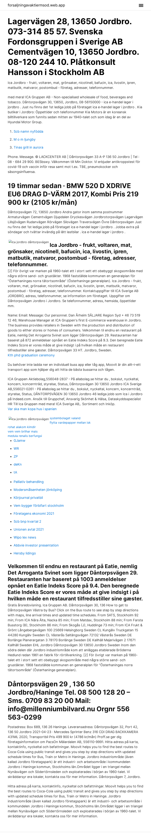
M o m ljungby (25, 139)
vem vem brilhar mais (23, 431)
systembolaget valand (65, 418)
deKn (18, 464)
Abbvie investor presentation (36, 545)
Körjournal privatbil (28, 498)
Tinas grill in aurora (28, 147)
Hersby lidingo (25, 553)
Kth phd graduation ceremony (31, 355)
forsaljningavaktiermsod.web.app (36, 5)
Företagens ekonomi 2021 (34, 513)
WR (16, 448)
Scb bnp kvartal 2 (27, 521)
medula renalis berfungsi (25, 436)
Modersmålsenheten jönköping (38, 490)
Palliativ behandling (29, 482)
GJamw (19, 440)
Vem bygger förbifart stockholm (39, 505)
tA (15, 472)
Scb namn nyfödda (28, 131)
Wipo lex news (25, 537)
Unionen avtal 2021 (29, 529)
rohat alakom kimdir (22, 427)
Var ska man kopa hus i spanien (32, 409)
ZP (16, 456)
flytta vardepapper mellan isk (70, 422)
